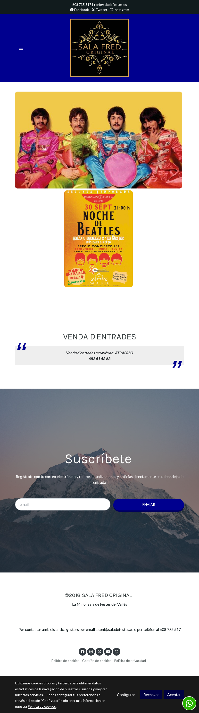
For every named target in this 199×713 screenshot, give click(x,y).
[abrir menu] (21, 48)
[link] (99, 48)
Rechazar (151, 694)
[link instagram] (91, 651)
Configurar (126, 694)
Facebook (81, 10)
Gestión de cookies (96, 660)
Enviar (148, 504)
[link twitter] (99, 651)
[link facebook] (82, 651)
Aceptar (174, 694)
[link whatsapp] (116, 651)
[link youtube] (108, 651)
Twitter (101, 10)
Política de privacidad (130, 660)
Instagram (121, 10)
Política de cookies (65, 660)
